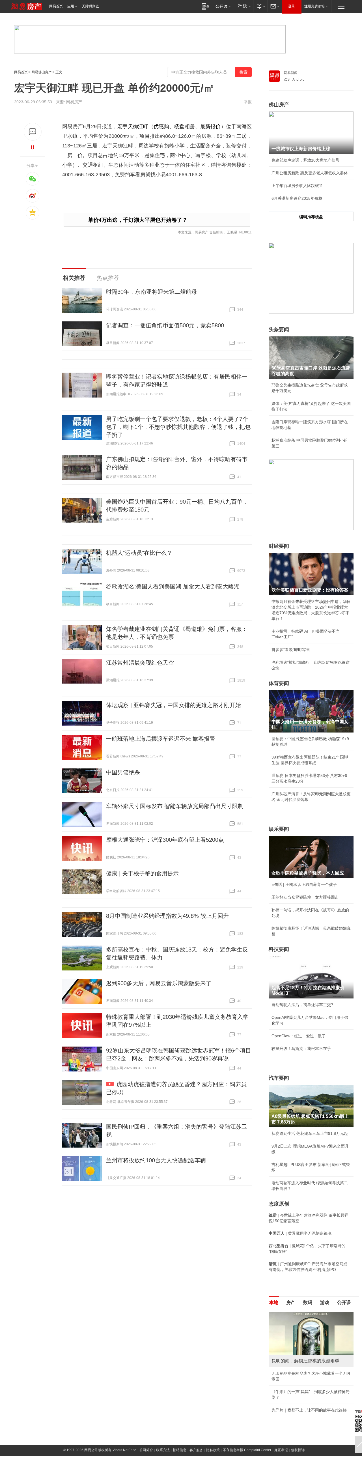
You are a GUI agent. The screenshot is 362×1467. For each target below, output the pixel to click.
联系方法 (163, 1450)
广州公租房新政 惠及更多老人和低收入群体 (310, 173)
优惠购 (161, 126)
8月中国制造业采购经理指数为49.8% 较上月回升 (167, 916)
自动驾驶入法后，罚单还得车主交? (302, 1004)
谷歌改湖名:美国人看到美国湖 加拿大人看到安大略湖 (173, 586)
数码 (307, 1302)
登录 (291, 6)
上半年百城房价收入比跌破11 (297, 185)
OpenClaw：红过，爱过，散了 (299, 1036)
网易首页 (56, 6)
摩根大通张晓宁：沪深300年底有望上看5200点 (165, 840)
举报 (248, 102)
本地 (273, 1302)
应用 (70, 6)
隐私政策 (213, 1450)
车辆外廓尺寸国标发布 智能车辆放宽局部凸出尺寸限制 (175, 806)
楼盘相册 (184, 126)
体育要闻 (279, 683)
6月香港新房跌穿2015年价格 (297, 198)
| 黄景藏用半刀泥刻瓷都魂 (300, 1233)
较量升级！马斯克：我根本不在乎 (301, 1048)
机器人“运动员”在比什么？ (139, 553)
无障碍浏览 (90, 6)
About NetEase (124, 1450)
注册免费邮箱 (314, 6)
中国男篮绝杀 (123, 772)
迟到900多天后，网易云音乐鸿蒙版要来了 (159, 983)
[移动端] (205, 6)
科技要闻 (279, 949)
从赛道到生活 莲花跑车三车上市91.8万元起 (310, 1133)
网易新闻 (291, 73)
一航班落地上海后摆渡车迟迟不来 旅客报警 (160, 739)
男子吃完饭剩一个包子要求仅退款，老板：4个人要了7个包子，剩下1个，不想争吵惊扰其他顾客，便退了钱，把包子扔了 (178, 427)
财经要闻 (279, 546)
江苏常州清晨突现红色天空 (140, 663)
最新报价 (210, 126)
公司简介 (146, 1450)
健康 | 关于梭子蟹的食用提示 (142, 873)
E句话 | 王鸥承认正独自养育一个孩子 (304, 884)
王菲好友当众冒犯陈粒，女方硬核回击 (305, 897)
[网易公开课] (223, 6)
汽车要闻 (279, 1078)
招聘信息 (179, 1450)
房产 (290, 1302)
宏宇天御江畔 (132, 126)
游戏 (324, 1302)
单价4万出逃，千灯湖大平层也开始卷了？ (138, 220)
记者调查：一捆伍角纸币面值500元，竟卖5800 (165, 325)
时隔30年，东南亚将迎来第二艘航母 (151, 292)
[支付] (260, 6)
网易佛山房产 (41, 72)
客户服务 (196, 1450)
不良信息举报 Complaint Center (247, 1450)
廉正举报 (281, 1450)
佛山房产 (279, 105)
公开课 (344, 1302)
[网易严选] (243, 6)
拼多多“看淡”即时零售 (291, 649)
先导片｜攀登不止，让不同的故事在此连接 (309, 1410)
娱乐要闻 (279, 829)
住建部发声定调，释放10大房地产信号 (305, 160)
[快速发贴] (33, 132)
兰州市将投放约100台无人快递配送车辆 (156, 1160)
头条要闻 (279, 329)
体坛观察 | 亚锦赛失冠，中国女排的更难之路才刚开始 (173, 705)
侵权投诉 (298, 1450)
